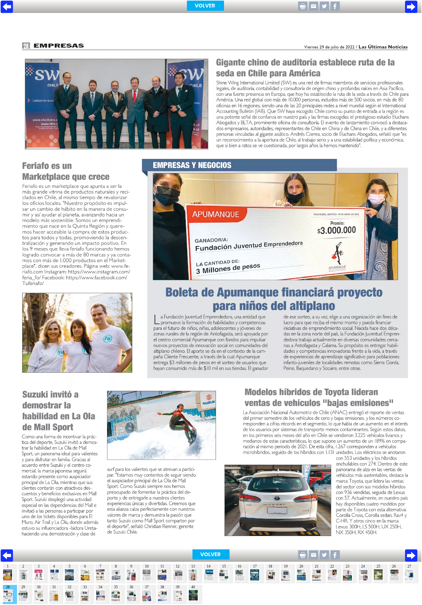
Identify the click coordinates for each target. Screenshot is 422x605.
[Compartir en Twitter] (324, 9)
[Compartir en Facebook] (335, 9)
